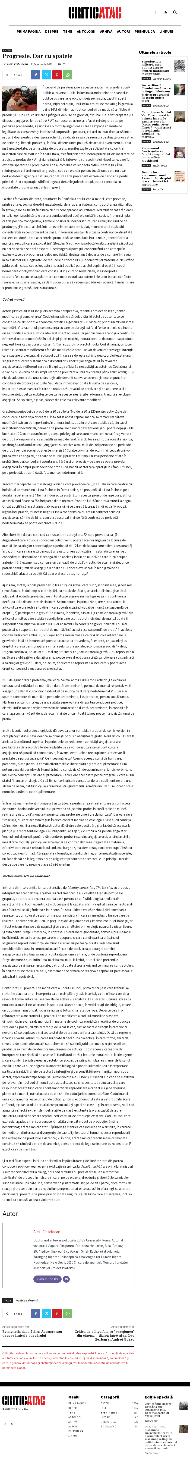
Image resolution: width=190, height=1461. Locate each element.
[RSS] (166, 12)
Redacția (157, 189)
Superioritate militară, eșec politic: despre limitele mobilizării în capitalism (155, 68)
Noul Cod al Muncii (27, 1300)
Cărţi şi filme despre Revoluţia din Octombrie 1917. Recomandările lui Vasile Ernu (158, 1410)
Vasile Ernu (151, 1421)
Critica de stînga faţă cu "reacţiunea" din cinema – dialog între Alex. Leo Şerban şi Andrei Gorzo (104, 1336)
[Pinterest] (57, 74)
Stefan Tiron (159, 165)
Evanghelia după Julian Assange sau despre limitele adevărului (32, 1334)
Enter (7, 50)
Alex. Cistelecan (17, 64)
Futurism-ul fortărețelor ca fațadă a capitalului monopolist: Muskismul (156, 155)
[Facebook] (155, 12)
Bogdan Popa (160, 105)
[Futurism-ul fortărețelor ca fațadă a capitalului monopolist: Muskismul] (179, 152)
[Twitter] (46, 74)
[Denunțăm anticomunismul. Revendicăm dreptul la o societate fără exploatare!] (179, 176)
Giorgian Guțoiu (161, 78)
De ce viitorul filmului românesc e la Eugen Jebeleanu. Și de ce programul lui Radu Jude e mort (156, 93)
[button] (175, 12)
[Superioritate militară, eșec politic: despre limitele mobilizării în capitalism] (179, 66)
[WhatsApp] (67, 74)
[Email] (66, 1279)
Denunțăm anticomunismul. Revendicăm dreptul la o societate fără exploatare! (156, 178)
